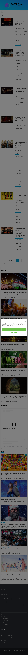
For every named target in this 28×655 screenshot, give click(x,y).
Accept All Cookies (14, 329)
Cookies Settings (13, 332)
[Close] (25, 321)
